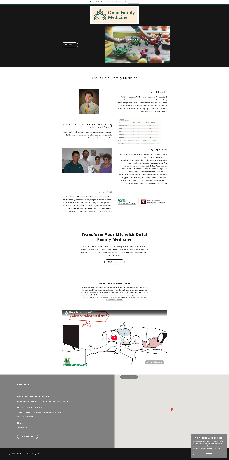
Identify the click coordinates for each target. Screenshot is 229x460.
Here (146, 292)
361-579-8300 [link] (28, 417)
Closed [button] (24, 428)
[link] (114, 7)
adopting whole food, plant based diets (98, 211)
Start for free (133, 2)
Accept (209, 453)
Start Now (69, 45)
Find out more (114, 262)
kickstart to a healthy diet (112, 297)
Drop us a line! (27, 436)
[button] (28, 428)
